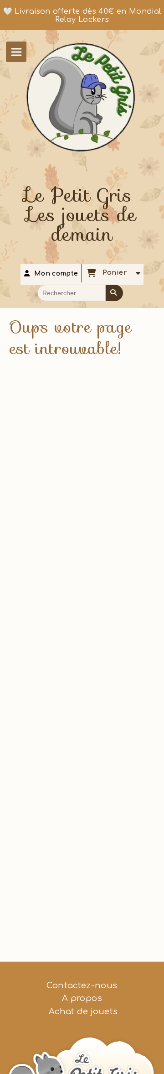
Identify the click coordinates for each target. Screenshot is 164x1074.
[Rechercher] (114, 293)
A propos (82, 998)
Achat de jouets (82, 1011)
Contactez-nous (81, 985)
